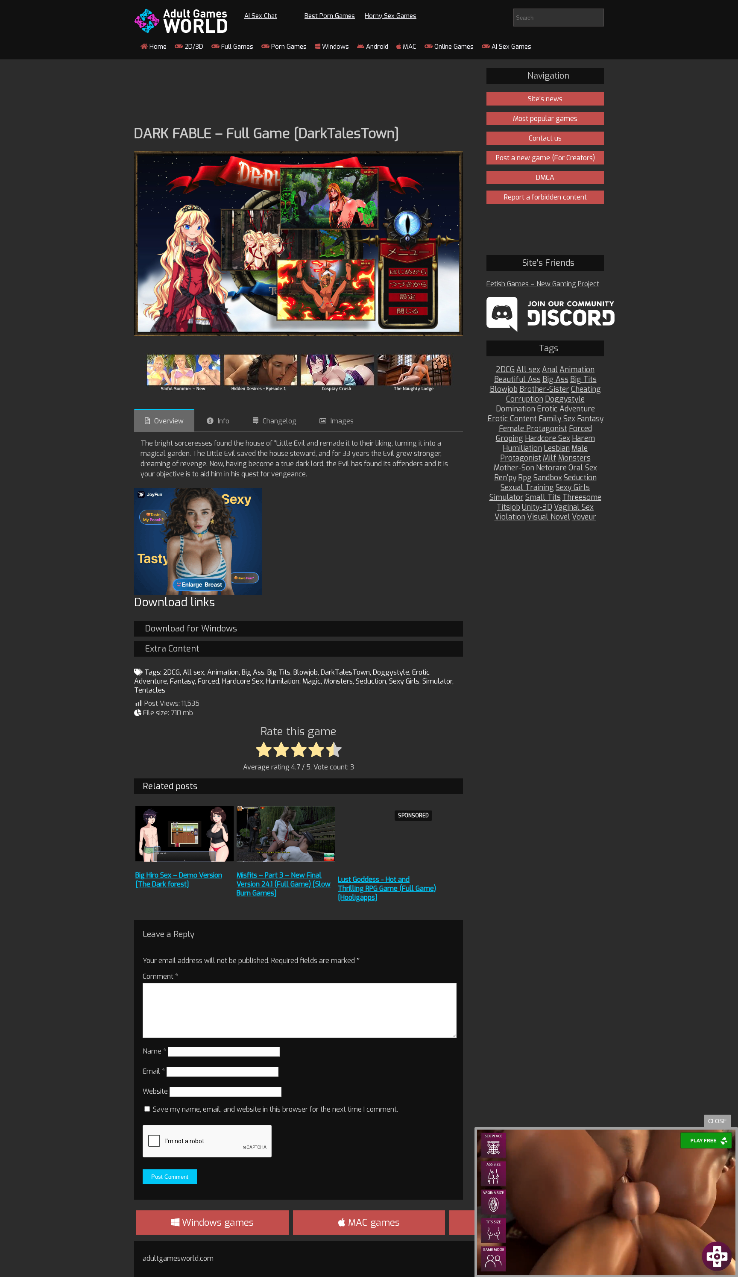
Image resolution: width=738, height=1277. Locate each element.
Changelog (279, 421)
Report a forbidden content (545, 197)
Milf (549, 458)
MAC (408, 46)
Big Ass (253, 672)
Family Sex (557, 419)
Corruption (524, 399)
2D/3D (193, 46)
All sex (193, 672)
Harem (583, 438)
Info (223, 421)
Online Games (453, 46)
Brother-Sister (544, 389)
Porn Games (288, 46)
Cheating (586, 389)
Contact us (545, 138)
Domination (515, 409)
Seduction (371, 681)
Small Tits (543, 497)
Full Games (236, 46)
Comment (160, 976)
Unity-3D (537, 507)
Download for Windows (191, 628)
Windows (334, 46)
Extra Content (172, 649)
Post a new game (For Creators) (545, 157)
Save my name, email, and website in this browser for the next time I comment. (275, 1109)
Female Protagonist (533, 429)
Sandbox (547, 478)
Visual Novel (548, 517)
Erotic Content (512, 419)
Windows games (216, 1222)
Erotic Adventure (566, 409)
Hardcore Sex (242, 681)
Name (154, 1051)
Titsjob (508, 507)
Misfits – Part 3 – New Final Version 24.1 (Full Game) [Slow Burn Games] (284, 884)
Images (342, 421)
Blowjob (305, 672)
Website (155, 1091)
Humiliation (522, 448)
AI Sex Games (510, 46)
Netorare (551, 468)
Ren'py (505, 478)
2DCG (171, 672)
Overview (169, 421)
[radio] (264, 750)
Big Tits (278, 672)
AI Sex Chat (260, 16)
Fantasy (182, 681)
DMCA (545, 177)
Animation (223, 672)
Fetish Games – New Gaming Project (542, 283)
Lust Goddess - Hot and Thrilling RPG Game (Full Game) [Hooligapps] (387, 888)
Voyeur (584, 517)
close (717, 1121)
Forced (208, 681)
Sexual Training (527, 488)
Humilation (282, 681)
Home (157, 46)
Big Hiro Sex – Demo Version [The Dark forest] (178, 880)
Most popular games (545, 118)
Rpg (525, 478)
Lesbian (557, 448)
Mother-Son (514, 468)
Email (154, 1071)
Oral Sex (582, 468)
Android (376, 46)
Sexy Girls (404, 681)
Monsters (338, 681)
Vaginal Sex (574, 507)
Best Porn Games (330, 16)
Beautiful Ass (517, 380)
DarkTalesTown (345, 672)
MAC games (373, 1222)
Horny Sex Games (390, 16)
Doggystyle (391, 672)
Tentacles (149, 690)
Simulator (437, 681)
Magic (311, 681)
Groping (509, 438)
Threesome (581, 497)
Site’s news (545, 98)
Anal (550, 370)
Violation (510, 517)
